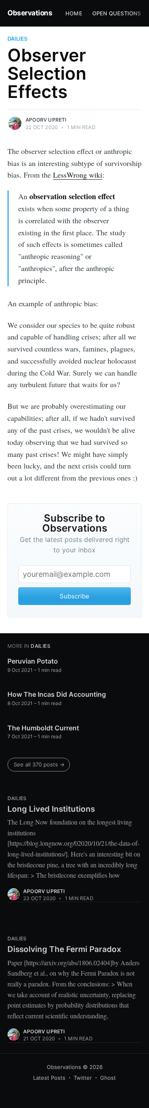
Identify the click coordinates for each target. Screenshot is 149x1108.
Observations (29, 13)
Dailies (17, 38)
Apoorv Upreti (46, 120)
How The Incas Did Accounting (56, 694)
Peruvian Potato (32, 661)
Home (73, 13)
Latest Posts (49, 1077)
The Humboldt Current (43, 728)
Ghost (108, 1077)
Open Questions (116, 13)
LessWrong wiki (77, 175)
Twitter (83, 1077)
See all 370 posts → (39, 764)
